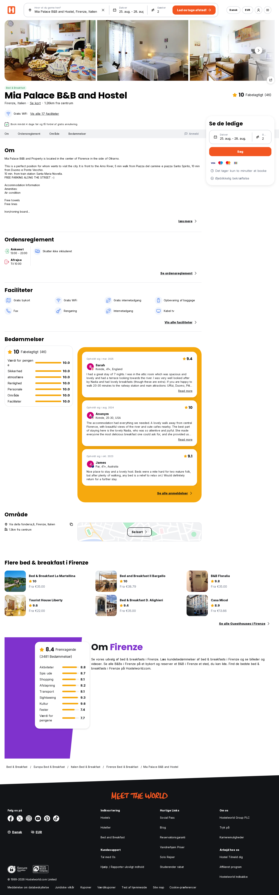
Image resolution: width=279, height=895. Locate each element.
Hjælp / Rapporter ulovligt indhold (122, 866)
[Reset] (103, 10)
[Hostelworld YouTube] (38, 818)
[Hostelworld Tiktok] (56, 818)
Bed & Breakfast (15, 87)
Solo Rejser (167, 857)
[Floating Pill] (258, 50)
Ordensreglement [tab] (29, 133)
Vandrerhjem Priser (172, 847)
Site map (158, 887)
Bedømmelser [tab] (77, 133)
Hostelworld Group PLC (235, 817)
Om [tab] (7, 133)
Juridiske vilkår (64, 887)
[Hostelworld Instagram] (29, 818)
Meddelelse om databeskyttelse (28, 887)
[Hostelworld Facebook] (11, 818)
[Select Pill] (258, 10)
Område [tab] (54, 133)
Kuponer (85, 887)
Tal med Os (108, 857)
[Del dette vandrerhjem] (270, 80)
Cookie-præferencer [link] (182, 887)
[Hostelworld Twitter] (20, 818)
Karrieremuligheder (232, 837)
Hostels (105, 817)
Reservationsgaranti (172, 837)
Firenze (10, 103)
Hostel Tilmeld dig (231, 857)
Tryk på (225, 827)
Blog (163, 827)
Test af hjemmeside (134, 887)
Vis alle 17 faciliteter (44, 114)
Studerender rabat (172, 866)
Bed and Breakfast (113, 837)
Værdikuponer (106, 887)
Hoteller (106, 827)
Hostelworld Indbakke (234, 876)
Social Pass (167, 817)
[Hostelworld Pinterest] (47, 818)
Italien (21, 103)
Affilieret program (231, 866)
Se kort (35, 103)
